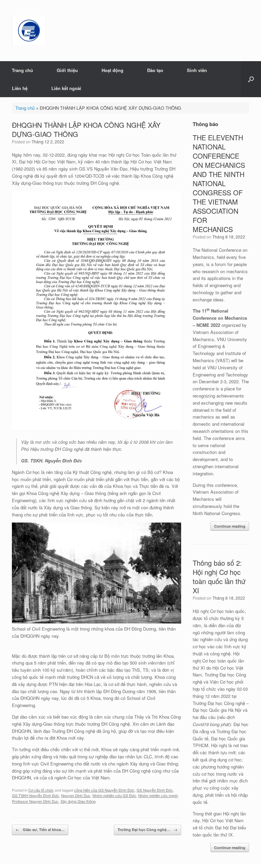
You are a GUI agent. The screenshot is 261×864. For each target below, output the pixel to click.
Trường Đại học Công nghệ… (147, 829)
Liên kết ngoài (66, 88)
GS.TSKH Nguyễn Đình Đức (35, 795)
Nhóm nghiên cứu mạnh (158, 795)
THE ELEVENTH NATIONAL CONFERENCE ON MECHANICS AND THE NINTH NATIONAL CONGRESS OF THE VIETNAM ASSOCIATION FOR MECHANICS (219, 183)
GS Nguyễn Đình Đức (155, 790)
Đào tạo (155, 70)
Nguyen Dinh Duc (75, 795)
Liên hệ (20, 88)
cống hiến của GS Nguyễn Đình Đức (104, 790)
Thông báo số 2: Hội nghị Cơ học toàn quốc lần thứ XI (219, 576)
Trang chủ (22, 70)
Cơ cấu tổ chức (41, 790)
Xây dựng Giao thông (77, 801)
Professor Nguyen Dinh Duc (35, 801)
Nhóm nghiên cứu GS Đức (114, 795)
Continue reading (229, 526)
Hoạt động (112, 70)
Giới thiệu (67, 70)
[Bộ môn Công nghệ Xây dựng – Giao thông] (29, 30)
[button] (251, 79)
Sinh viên (197, 70)
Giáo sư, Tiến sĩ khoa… (40, 829)
